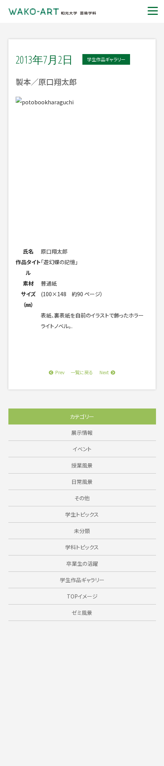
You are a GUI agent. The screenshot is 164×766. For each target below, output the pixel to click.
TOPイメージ (82, 596)
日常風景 (82, 481)
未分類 (82, 531)
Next (104, 372)
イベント (82, 449)
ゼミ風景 (82, 612)
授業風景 (82, 465)
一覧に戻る (82, 372)
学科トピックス (82, 547)
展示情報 (82, 432)
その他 (82, 498)
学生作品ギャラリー (82, 580)
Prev (59, 372)
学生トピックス (82, 514)
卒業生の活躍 (82, 563)
